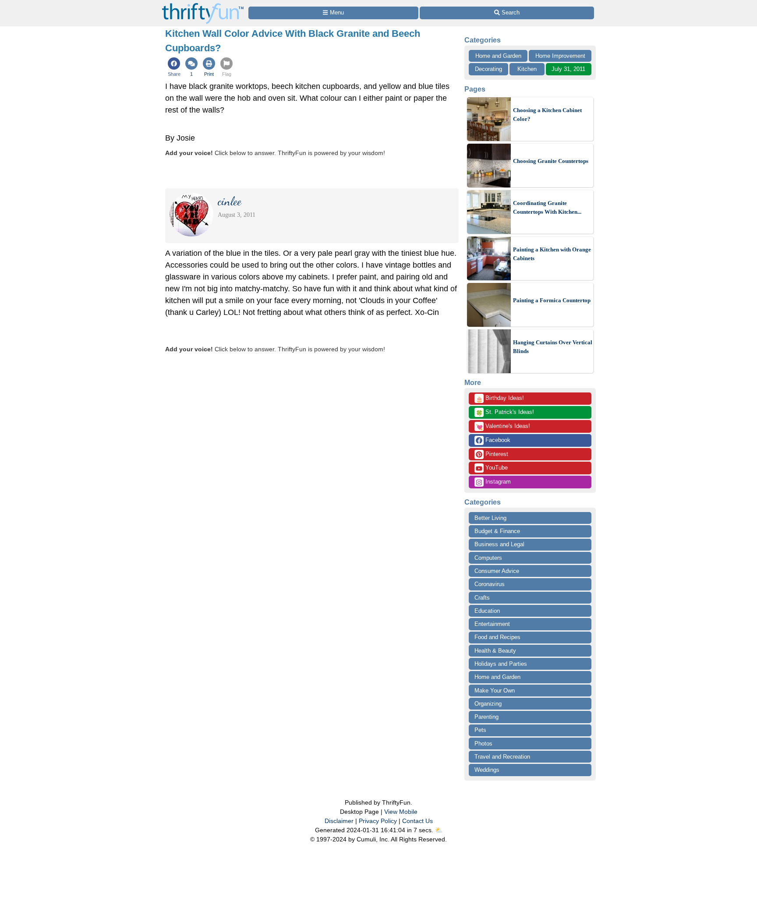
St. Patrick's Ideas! (505, 413)
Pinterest (496, 454)
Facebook (497, 440)
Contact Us (417, 820)
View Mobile (400, 811)
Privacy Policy (378, 820)
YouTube (496, 467)
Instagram (497, 481)
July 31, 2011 (568, 69)
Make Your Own (494, 690)
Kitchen (527, 69)
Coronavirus (489, 584)
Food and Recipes (497, 637)
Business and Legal (499, 544)
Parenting (486, 717)
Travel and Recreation (502, 756)
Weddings (486, 770)
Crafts (482, 597)
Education (487, 611)
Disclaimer (339, 820)
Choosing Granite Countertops (550, 161)
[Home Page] (202, 5)
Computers (488, 558)
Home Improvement (560, 56)
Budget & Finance (497, 531)
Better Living (490, 518)
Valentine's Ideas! (503, 427)
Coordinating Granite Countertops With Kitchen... (547, 207)
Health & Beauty (495, 650)
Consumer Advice (496, 571)
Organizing (488, 703)
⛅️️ (438, 830)
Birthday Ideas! (500, 399)
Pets (480, 730)
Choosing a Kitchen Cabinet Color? (547, 114)
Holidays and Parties (500, 664)
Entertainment (492, 624)
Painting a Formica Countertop (552, 300)
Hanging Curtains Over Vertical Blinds (552, 346)
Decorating (488, 69)
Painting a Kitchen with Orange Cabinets (552, 253)
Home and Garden (498, 56)
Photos (483, 743)
